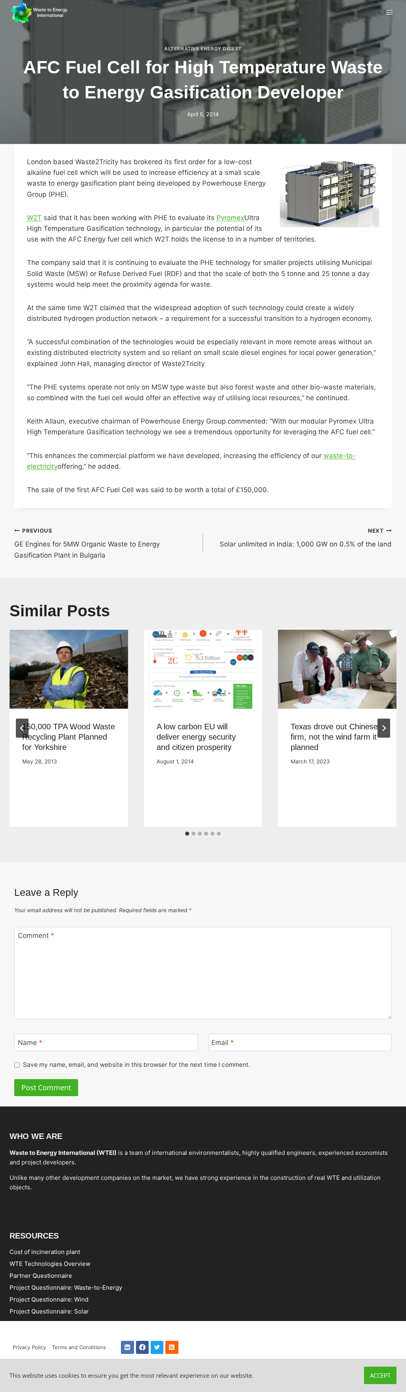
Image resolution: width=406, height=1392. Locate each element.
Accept (380, 1375)
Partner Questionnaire (41, 1275)
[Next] (383, 728)
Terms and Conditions (79, 1347)
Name (30, 1043)
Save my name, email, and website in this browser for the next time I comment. (136, 1065)
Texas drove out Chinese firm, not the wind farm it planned (334, 737)
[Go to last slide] (22, 728)
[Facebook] (142, 1347)
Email (222, 1043)
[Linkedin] (127, 1347)
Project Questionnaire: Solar (49, 1311)
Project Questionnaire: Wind (49, 1299)
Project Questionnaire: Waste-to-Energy (66, 1287)
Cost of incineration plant (45, 1251)
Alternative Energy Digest (203, 49)
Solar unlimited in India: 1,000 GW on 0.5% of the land (306, 537)
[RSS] (171, 1347)
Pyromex (230, 218)
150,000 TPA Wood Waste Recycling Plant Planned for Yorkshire (68, 737)
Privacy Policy (29, 1347)
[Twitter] (157, 1347)
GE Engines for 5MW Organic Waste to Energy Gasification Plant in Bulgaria (87, 543)
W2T (34, 218)
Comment (36, 936)
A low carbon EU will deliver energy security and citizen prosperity (196, 737)
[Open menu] (389, 12)
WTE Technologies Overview (50, 1263)
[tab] (187, 834)
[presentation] (69, 669)
